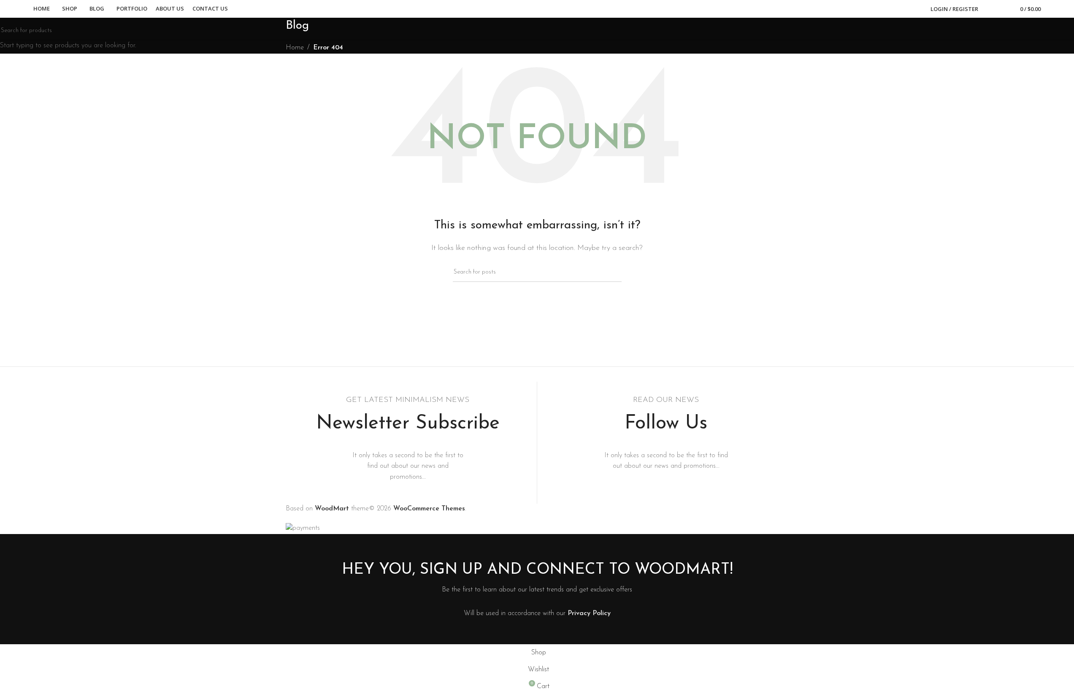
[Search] (990, 8)
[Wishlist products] (1002, 8)
